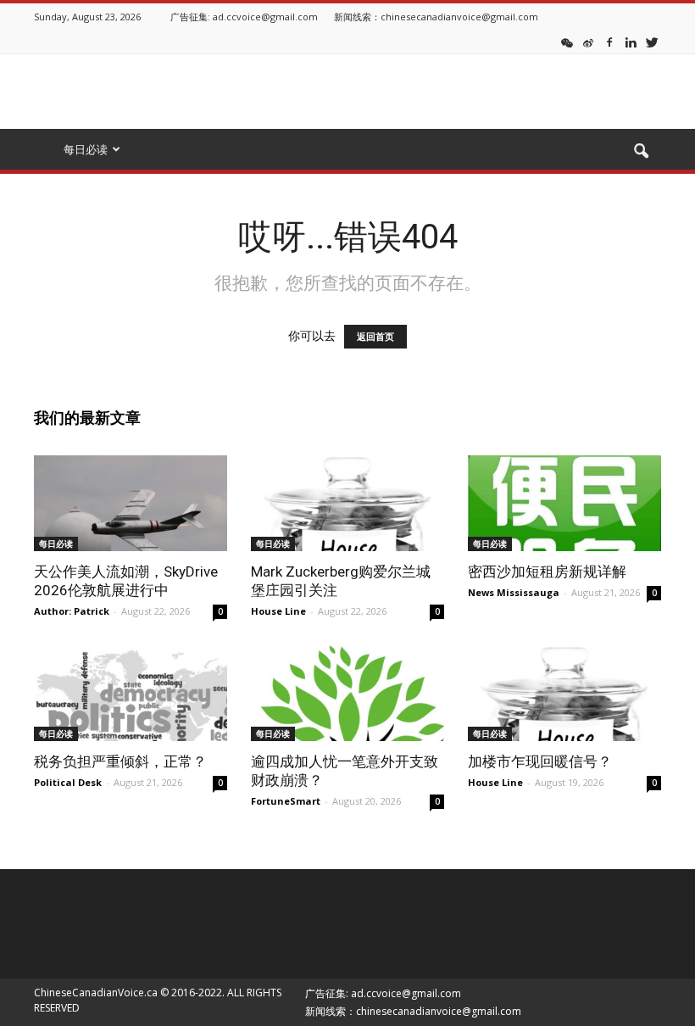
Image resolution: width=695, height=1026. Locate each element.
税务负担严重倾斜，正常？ (120, 761)
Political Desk (68, 782)
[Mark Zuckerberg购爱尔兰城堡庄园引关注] (347, 503)
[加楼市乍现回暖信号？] (564, 693)
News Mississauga (513, 592)
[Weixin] (567, 41)
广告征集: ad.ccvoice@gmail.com (244, 16)
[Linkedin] (630, 41)
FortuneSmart (285, 801)
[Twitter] (651, 41)
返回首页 (375, 337)
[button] (640, 151)
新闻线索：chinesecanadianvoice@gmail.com (436, 16)
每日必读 (56, 543)
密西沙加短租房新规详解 (547, 571)
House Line (278, 611)
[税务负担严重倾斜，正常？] (130, 693)
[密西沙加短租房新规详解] (564, 503)
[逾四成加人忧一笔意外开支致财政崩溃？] (347, 693)
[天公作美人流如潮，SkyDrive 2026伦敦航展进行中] (130, 503)
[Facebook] (609, 41)
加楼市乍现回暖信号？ (540, 761)
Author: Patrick (71, 611)
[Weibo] (588, 41)
